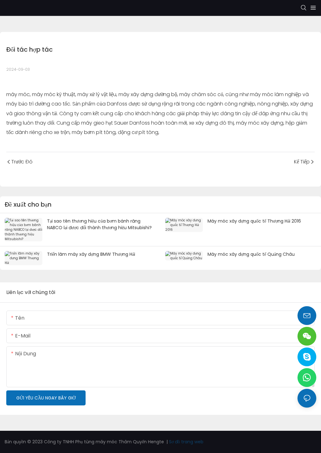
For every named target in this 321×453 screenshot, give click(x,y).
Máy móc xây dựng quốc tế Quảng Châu (251, 254)
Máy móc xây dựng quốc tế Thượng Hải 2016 (254, 221)
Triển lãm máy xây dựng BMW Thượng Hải (91, 254)
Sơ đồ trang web (186, 442)
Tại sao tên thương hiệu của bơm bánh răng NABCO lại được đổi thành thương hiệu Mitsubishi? (99, 224)
